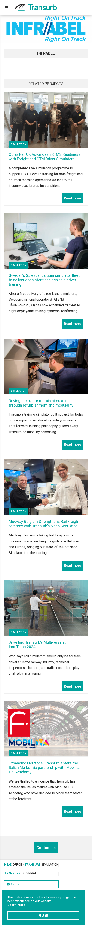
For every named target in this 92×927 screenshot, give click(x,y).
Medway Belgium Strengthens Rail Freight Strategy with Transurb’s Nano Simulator (44, 523)
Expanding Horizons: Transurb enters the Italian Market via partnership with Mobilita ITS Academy (44, 767)
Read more (72, 198)
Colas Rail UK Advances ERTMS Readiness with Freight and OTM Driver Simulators (44, 156)
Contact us (46, 847)
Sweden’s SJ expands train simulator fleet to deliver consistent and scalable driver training (44, 280)
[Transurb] (36, 7)
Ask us (15, 884)
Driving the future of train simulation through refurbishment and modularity (41, 402)
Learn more (16, 905)
